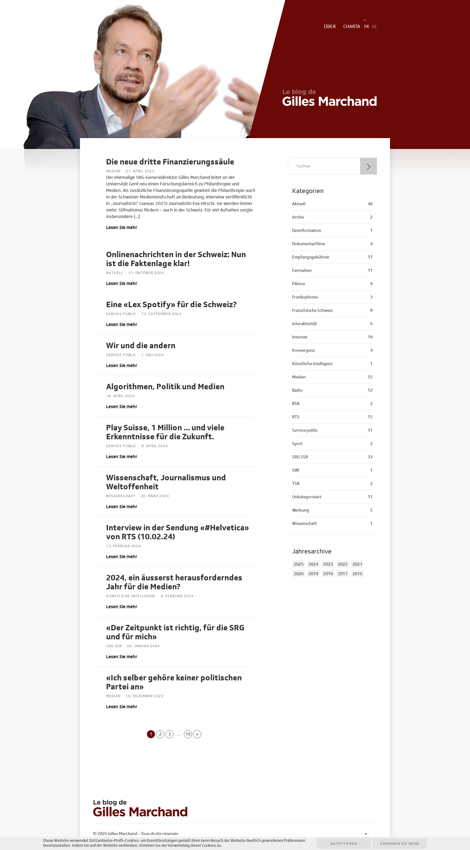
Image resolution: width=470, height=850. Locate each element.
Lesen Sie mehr (121, 227)
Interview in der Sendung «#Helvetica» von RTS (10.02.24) (177, 532)
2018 (328, 573)
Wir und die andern (140, 345)
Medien (113, 171)
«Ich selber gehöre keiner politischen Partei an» (174, 682)
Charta (351, 26)
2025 (299, 564)
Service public (121, 314)
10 (187, 734)
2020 (299, 573)
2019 (313, 573)
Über (330, 26)
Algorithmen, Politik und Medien (165, 386)
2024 (313, 564)
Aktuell (114, 273)
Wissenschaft (121, 496)
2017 (343, 573)
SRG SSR (114, 646)
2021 (357, 564)
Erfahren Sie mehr (399, 844)
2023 (328, 564)
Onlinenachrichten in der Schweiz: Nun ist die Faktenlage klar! (176, 259)
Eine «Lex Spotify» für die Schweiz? (171, 304)
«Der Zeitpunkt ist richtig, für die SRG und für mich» (175, 632)
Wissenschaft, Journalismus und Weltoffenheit (166, 482)
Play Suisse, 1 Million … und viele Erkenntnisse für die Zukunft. (165, 432)
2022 (343, 564)
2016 (357, 573)
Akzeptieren (343, 844)
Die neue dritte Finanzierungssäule (170, 162)
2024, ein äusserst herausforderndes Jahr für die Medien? (174, 582)
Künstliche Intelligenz (131, 596)
